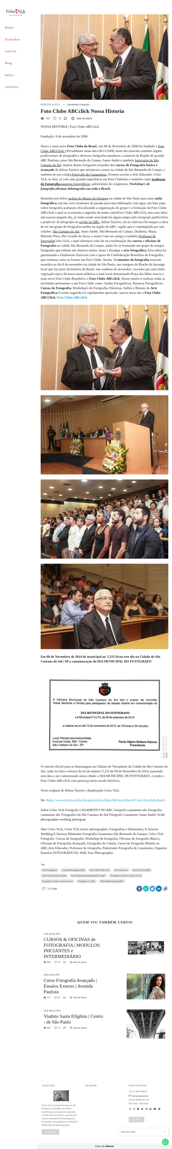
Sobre (9, 75)
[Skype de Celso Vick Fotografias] (146, 1109)
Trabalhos (12, 39)
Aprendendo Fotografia (78, 104)
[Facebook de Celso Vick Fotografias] (130, 1109)
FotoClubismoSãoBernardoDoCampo (88, 875)
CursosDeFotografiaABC (73, 870)
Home (9, 27)
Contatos (12, 86)
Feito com (104, 1146)
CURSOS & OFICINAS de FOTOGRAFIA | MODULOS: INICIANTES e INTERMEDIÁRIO (72, 948)
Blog (8, 63)
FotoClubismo (121, 870)
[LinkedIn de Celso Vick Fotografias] (159, 1109)
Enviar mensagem (140, 1096)
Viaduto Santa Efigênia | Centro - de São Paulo (73, 1019)
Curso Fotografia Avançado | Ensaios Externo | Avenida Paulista (70, 986)
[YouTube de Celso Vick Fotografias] (155, 1109)
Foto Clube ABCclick (100, 870)
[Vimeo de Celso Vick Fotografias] (150, 1109)
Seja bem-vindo (128, 1131)
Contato (136, 1120)
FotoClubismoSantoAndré (54, 875)
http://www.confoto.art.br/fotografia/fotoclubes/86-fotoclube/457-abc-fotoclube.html (105, 800)
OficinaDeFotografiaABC (111, 881)
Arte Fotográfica (49, 870)
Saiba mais (50, 1132)
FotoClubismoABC (141, 870)
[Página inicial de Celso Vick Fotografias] (18, 12)
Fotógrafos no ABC (86, 881)
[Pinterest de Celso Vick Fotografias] (142, 1109)
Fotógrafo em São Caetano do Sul (57, 881)
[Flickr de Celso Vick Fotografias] (138, 1109)
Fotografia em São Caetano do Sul (125, 875)
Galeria (11, 51)
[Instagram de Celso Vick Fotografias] (134, 1109)
